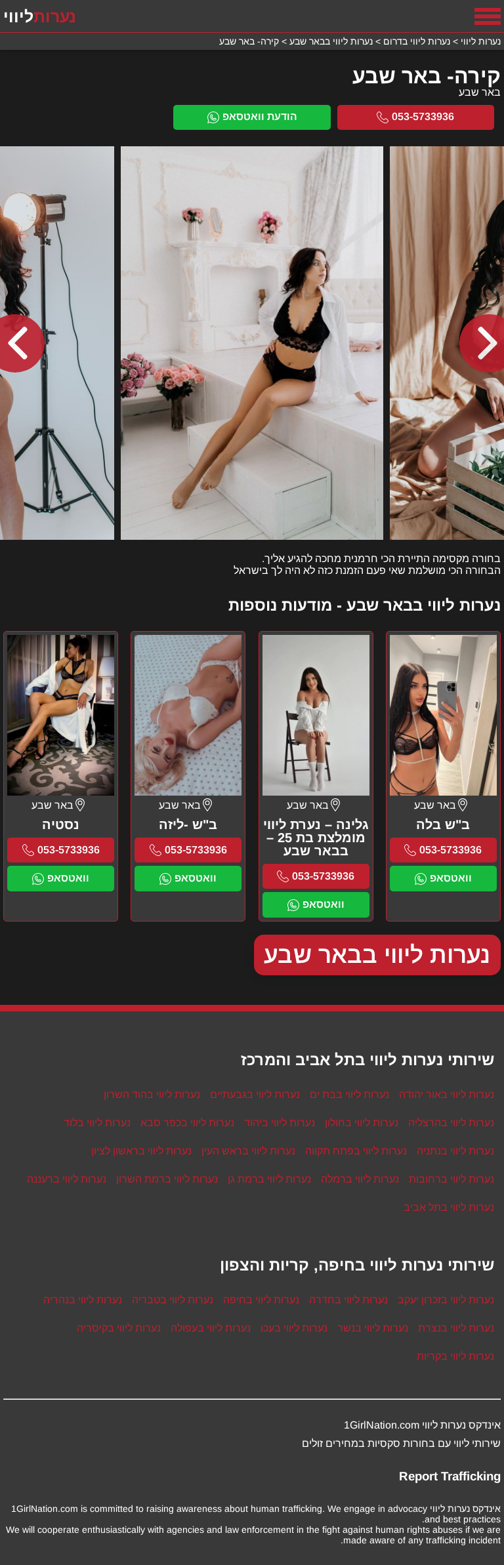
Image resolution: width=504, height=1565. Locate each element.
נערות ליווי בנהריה (82, 1299)
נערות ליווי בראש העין (248, 1150)
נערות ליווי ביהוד (279, 1122)
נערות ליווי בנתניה (455, 1150)
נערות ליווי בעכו (294, 1327)
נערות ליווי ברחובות (451, 1179)
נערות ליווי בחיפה (261, 1299)
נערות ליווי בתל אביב (449, 1207)
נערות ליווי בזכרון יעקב (446, 1299)
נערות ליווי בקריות (455, 1356)
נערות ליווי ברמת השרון (167, 1179)
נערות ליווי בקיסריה (119, 1327)
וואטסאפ (451, 878)
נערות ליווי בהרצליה (451, 1122)
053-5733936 (423, 116)
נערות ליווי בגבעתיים (255, 1094)
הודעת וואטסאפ (259, 116)
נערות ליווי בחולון (361, 1122)
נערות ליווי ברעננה (66, 1179)
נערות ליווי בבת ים (349, 1094)
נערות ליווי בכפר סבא (187, 1122)
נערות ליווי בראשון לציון (141, 1150)
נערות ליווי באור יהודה (446, 1094)
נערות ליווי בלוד (97, 1122)
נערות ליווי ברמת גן (269, 1179)
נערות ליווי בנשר (372, 1327)
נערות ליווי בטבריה (172, 1299)
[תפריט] (487, 16)
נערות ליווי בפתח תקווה (356, 1150)
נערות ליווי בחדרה (348, 1299)
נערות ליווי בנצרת (456, 1327)
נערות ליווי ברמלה (360, 1179)
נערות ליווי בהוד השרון (152, 1094)
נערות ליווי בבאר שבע (377, 954)
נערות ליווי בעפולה (211, 1327)
